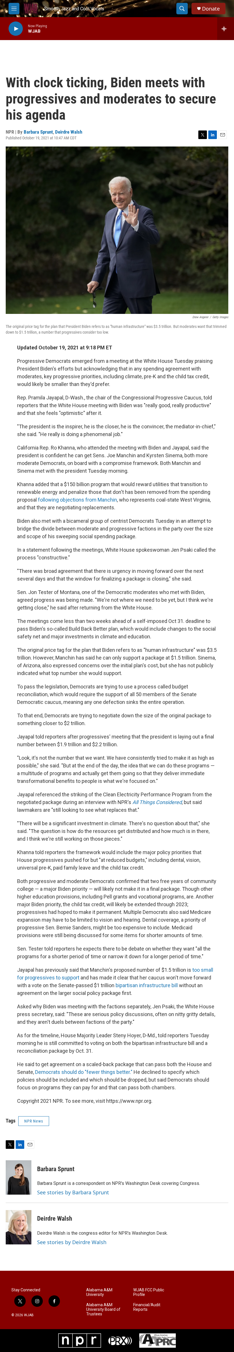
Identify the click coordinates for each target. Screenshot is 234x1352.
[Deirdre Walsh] (18, 1227)
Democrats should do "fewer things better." (83, 1072)
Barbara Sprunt (38, 132)
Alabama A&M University (99, 1292)
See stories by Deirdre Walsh (71, 1242)
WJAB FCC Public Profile (148, 1292)
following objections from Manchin (77, 500)
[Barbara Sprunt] (18, 1177)
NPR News (33, 1121)
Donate (211, 9)
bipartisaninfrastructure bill (147, 985)
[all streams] (225, 28)
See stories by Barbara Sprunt (73, 1192)
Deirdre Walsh (68, 132)
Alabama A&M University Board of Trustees (103, 1309)
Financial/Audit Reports (146, 1307)
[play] (15, 28)
